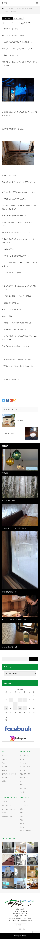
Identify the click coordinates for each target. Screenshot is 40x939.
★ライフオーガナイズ (8, 809)
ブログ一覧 (10, 8)
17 (6, 708)
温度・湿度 (23, 788)
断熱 (21, 820)
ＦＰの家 (22, 770)
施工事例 (4, 766)
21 (24, 708)
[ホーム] (3, 8)
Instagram (19, 929)
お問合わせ (5, 781)
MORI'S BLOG (18, 18)
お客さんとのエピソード (9, 774)
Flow (3, 763)
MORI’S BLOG (25, 752)
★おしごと (5, 802)
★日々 (4, 812)
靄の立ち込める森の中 (9, 500)
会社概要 (4, 777)
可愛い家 (5, 473)
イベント (22, 802)
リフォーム (19, 409)
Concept (4, 756)
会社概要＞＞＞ (20, 925)
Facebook (15, 929)
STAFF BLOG (24, 798)
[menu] (37, 3)
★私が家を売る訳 (7, 816)
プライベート (24, 805)
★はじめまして (6, 805)
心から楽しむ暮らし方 (9, 798)
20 (20, 708)
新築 (21, 784)
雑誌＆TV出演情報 (25, 830)
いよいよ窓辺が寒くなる (9, 647)
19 (15, 708)
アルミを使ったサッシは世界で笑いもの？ (15, 528)
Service (4, 759)
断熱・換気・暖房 (25, 774)
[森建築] (17, 3)
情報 (21, 812)
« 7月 (5, 720)
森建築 (22, 823)
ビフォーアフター (25, 766)
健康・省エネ (24, 777)
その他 (22, 792)
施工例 (22, 759)
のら (21, 781)
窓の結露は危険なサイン (9, 592)
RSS (23, 929)
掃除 (21, 816)
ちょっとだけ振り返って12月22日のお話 (14, 619)
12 (15, 704)
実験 (21, 809)
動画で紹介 (5, 770)
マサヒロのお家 (24, 756)
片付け (22, 827)
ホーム (4, 752)
